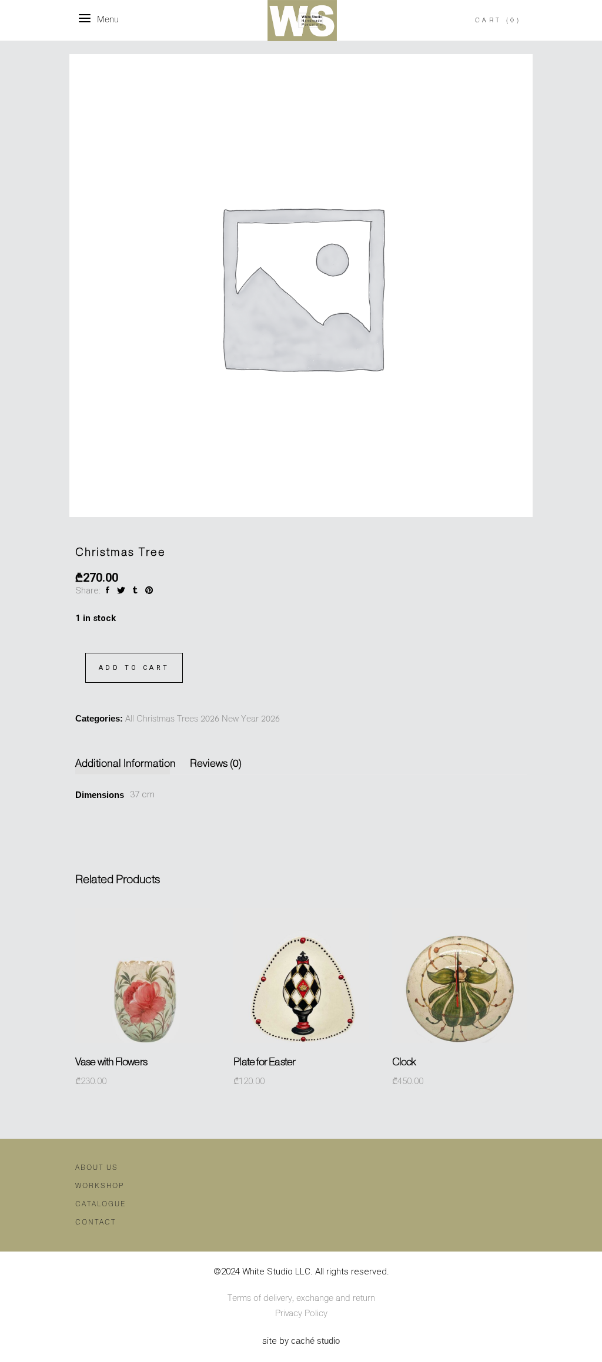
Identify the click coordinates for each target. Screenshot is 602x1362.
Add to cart (134, 668)
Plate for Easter (264, 1062)
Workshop (99, 1186)
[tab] (128, 764)
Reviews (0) (216, 764)
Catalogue (100, 1204)
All (129, 719)
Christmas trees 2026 (177, 719)
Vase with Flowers (111, 1062)
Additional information (125, 764)
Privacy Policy (301, 1314)
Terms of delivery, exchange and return (301, 1298)
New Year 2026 (251, 719)
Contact (95, 1222)
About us (96, 1168)
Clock (404, 1062)
